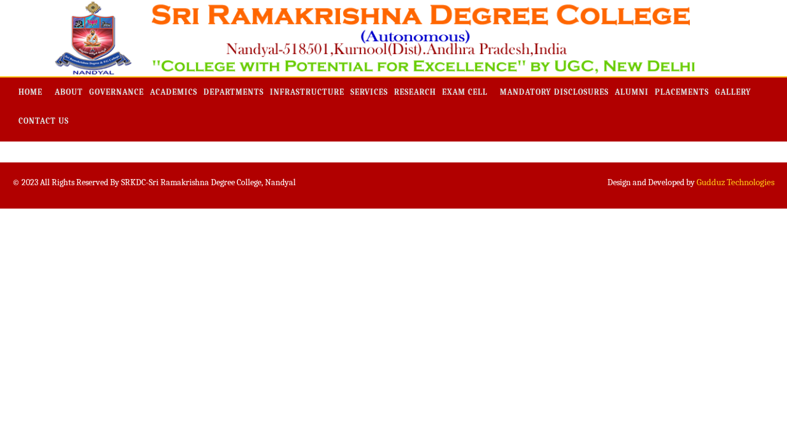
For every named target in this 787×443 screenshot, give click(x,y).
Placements (682, 92)
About (69, 92)
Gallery (733, 92)
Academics (173, 92)
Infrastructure (307, 92)
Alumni (632, 92)
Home (30, 92)
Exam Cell (465, 92)
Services (369, 92)
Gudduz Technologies (736, 182)
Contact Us (43, 121)
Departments (234, 92)
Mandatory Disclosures (554, 92)
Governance (116, 92)
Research (415, 92)
